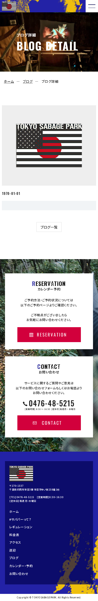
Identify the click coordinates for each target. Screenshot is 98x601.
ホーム (9, 81)
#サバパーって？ (20, 519)
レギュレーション (21, 526)
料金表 (14, 534)
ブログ (28, 81)
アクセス (15, 542)
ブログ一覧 (49, 227)
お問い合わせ (18, 573)
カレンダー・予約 (21, 565)
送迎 (12, 550)
